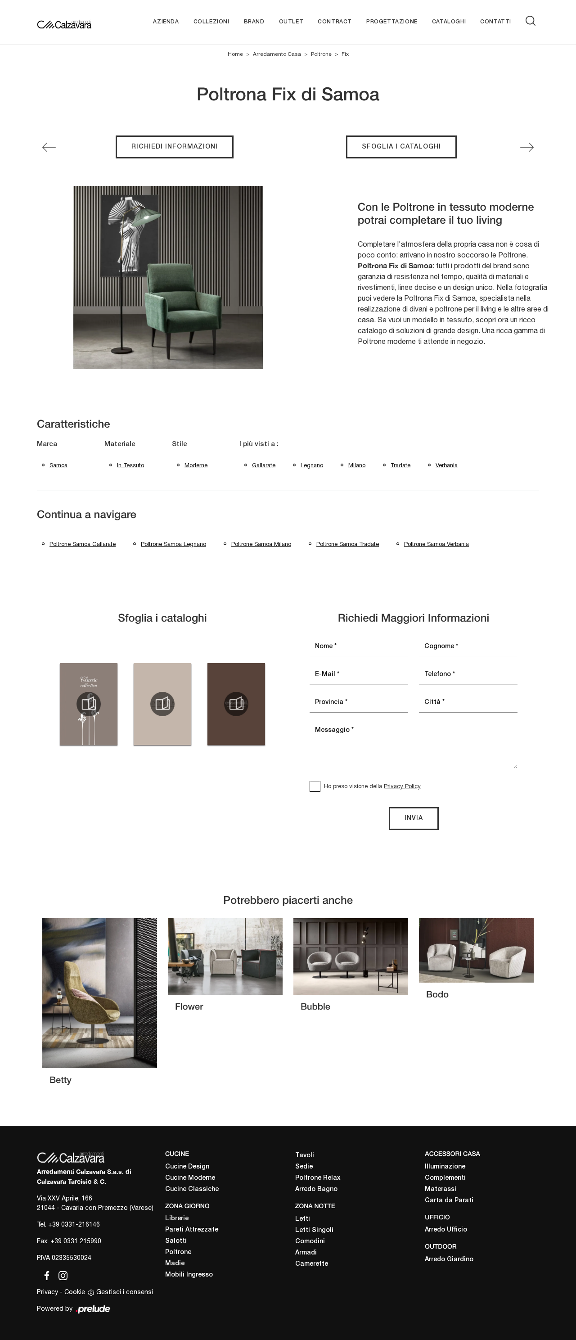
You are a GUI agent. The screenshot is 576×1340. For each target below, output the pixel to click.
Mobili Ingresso (189, 1275)
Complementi (445, 1178)
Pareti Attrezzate (191, 1230)
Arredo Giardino (449, 1260)
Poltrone (321, 54)
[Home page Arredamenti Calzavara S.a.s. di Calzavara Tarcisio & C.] (64, 22)
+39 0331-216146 (74, 1224)
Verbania (447, 465)
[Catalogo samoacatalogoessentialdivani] (236, 704)
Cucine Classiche (192, 1189)
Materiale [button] (119, 444)
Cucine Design (187, 1167)
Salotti (176, 1241)
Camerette (311, 1264)
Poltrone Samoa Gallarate (83, 544)
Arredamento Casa (277, 54)
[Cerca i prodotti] (532, 20)
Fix (345, 54)
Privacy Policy (402, 786)
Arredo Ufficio (446, 1230)
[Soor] (527, 147)
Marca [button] (47, 444)
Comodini (310, 1242)
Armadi (306, 1253)
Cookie (74, 1291)
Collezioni (212, 21)
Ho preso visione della (372, 786)
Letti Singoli (314, 1230)
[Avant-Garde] (49, 147)
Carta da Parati (449, 1201)
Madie (174, 1264)
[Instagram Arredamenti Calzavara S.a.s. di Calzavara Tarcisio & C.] (60, 1274)
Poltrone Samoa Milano (261, 544)
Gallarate (263, 465)
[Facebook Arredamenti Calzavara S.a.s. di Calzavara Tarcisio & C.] (45, 1274)
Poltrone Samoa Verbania (436, 544)
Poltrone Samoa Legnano (173, 544)
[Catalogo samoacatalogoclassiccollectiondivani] (88, 704)
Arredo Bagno (316, 1189)
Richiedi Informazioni (174, 147)
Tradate (400, 465)
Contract (335, 21)
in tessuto (130, 465)
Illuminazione (445, 1167)
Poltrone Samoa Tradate (347, 544)
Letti (302, 1219)
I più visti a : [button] (259, 444)
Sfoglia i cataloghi (401, 147)
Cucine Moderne (190, 1178)
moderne (195, 465)
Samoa (59, 465)
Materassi (440, 1189)
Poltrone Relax (318, 1178)
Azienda (166, 21)
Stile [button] (179, 444)
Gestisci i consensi (124, 1291)
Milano (356, 465)
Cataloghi (449, 21)
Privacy (47, 1291)
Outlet (291, 21)
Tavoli (304, 1156)
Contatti (495, 21)
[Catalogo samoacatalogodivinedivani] (162, 704)
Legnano (312, 465)
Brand (254, 21)
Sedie (304, 1167)
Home (235, 54)
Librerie (177, 1219)
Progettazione (392, 21)
